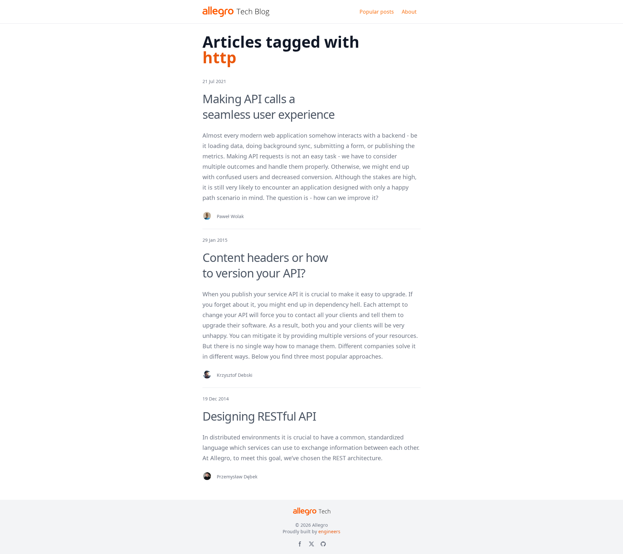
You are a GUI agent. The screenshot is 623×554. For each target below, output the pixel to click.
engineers (329, 531)
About (409, 11)
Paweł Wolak (230, 216)
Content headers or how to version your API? (265, 265)
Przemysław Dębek (237, 477)
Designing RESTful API (259, 416)
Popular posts (377, 11)
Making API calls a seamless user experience (268, 106)
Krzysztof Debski (234, 375)
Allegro (320, 525)
